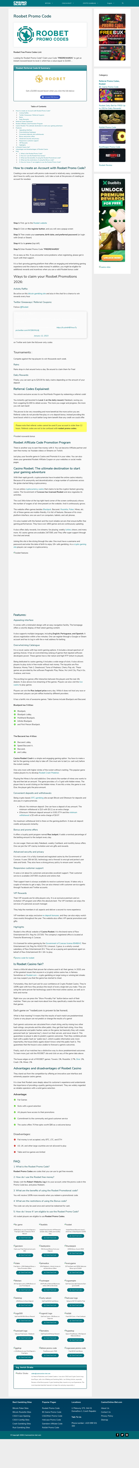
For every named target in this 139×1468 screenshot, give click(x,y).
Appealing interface (25, 130)
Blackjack (47, 509)
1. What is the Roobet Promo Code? (30, 154)
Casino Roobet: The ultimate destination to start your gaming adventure (39, 126)
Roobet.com (31, 975)
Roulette (64, 509)
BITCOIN (48, 3)
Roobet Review (105, 165)
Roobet (102, 84)
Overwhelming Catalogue (27, 132)
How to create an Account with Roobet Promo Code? (33, 111)
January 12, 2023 (41, 336)
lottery (69, 529)
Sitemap (104, 1420)
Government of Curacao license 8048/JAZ (63, 943)
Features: (19, 128)
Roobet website (40, 223)
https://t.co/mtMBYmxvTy (67, 327)
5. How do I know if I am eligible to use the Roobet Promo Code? (40, 162)
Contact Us (106, 1412)
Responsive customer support (28, 141)
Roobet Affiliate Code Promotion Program (29, 124)
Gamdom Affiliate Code (52, 1423)
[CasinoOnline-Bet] (20, 3)
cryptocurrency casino (34, 489)
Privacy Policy (107, 1416)
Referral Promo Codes (109, 81)
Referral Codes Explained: (24, 121)
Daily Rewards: (24, 119)
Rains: (21, 117)
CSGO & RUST (67, 3)
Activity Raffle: (24, 113)
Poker (71, 509)
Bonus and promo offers (27, 136)
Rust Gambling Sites (21, 1427)
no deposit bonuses (50, 915)
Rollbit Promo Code (107, 127)
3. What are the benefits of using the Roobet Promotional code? (40, 158)
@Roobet (24, 307)
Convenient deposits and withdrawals (31, 134)
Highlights (22, 145)
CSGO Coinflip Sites (21, 1420)
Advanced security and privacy (29, 139)
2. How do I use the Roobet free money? (32, 156)
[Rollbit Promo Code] (112, 143)
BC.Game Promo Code (51, 1412)
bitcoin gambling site (37, 293)
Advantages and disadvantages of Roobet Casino (32, 149)
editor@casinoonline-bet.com (40, 1374)
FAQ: (17, 151)
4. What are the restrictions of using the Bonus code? (36, 160)
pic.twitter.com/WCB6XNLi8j (27, 330)
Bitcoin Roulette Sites (22, 1412)
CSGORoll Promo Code (52, 1416)
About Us (105, 1408)
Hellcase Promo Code (51, 1420)
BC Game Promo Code (108, 87)
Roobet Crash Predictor (49, 773)
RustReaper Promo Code (109, 147)
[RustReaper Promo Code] (112, 161)
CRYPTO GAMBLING (89, 3)
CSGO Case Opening (21, 1416)
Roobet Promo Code (51, 1408)
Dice (78, 1059)
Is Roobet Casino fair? (23, 147)
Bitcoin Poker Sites (20, 1408)
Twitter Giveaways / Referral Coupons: (31, 115)
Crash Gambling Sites (22, 1423)
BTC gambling (37, 798)
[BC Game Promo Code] (112, 101)
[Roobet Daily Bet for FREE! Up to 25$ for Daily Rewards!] (112, 123)
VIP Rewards (23, 143)
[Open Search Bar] (122, 3)
